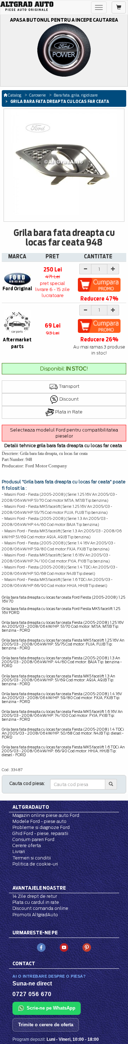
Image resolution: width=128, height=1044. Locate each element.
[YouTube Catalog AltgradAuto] (64, 947)
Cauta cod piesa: (27, 783)
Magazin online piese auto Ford (45, 815)
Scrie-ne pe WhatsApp (51, 1008)
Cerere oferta (26, 845)
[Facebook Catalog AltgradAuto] (41, 947)
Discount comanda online (40, 908)
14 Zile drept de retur (34, 896)
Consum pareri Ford (33, 839)
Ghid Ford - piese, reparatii (40, 833)
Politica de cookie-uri (35, 864)
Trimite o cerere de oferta (45, 1024)
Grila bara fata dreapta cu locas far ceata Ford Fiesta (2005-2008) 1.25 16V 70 (63, 599)
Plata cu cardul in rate (35, 902)
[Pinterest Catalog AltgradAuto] (86, 947)
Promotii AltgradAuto (35, 914)
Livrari (18, 851)
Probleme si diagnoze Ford (41, 827)
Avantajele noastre (39, 888)
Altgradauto (30, 807)
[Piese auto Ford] (26, 6)
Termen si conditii (31, 858)
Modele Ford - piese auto (39, 821)
